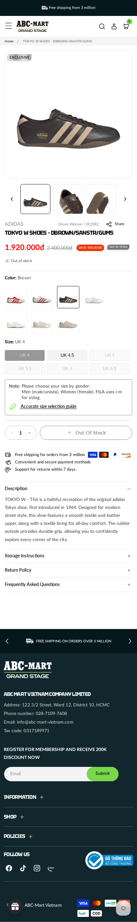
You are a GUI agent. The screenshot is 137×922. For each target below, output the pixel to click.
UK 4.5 (67, 355)
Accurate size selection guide (48, 406)
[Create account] (114, 26)
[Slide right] (125, 199)
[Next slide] (130, 641)
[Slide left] (12, 199)
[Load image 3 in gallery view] (101, 199)
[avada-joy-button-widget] (15, 906)
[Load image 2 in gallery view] (68, 199)
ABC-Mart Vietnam (43, 905)
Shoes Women (70, 224)
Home (9, 41)
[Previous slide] (7, 641)
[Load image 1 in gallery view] (35, 199)
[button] (7, 25)
